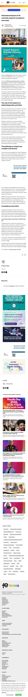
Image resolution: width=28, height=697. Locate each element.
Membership (4, 667)
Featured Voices (5, 633)
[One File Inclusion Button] (14, 366)
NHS (23, 558)
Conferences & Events (6, 676)
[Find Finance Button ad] (14, 318)
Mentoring (6, 558)
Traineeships (15, 571)
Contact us (4, 598)
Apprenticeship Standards (15, 529)
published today (9, 75)
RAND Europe (9, 81)
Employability (4, 613)
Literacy (5, 555)
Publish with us (5, 601)
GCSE (10, 547)
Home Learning (16, 547)
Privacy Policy (5, 603)
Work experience (11, 574)
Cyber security (14, 542)
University (22, 571)
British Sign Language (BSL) (15, 534)
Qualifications (6, 563)
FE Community (5, 599)
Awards (3, 674)
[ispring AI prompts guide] (14, 334)
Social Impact (5, 617)
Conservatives (12, 537)
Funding (5, 547)
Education (4, 611)
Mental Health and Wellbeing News (16, 555)
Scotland (13, 563)
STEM (21, 566)
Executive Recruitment (6, 624)
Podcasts (4, 652)
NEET (11, 558)
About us (4, 597)
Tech (10, 571)
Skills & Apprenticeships (7, 615)
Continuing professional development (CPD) (13, 539)
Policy (15, 560)
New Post (4, 662)
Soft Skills (12, 566)
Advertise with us (5, 602)
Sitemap (3, 604)
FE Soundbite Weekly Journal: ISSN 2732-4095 (11, 634)
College (5, 537)
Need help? (4, 668)
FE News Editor (8, 24)
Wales (5, 574)
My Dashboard (5, 663)
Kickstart (12, 550)
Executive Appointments (7, 623)
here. (8, 240)
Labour (17, 550)
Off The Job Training (8, 560)
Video (3, 654)
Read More (4, 692)
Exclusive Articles (5, 631)
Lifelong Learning (16, 552)
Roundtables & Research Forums (8, 680)
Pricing (3, 640)
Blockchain (6, 534)
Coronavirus (6, 542)
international (6, 550)
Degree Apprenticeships (9, 545)
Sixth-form (6, 566)
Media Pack (4, 641)
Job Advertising (5, 644)
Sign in (24, 2)
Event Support (5, 646)
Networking (4, 678)
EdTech (3, 612)
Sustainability (18, 568)
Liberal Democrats (7, 552)
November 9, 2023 (9, 26)
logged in (12, 286)
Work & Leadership (6, 614)
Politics (19, 560)
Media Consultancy (6, 645)
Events (3, 665)
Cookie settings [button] (9, 694)
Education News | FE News (15, 249)
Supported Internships (8, 568)
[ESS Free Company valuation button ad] (14, 302)
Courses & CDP (5, 677)
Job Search (4, 625)
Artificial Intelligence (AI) (9, 531)
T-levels (5, 571)
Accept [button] (18, 694)
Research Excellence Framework (8, 86)
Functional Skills (19, 545)
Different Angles (15, 81)
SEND (18, 563)
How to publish (5, 660)
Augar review (18, 531)
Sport (17, 566)
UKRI (20, 82)
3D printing (6, 529)
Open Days (4, 679)
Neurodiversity (17, 558)
